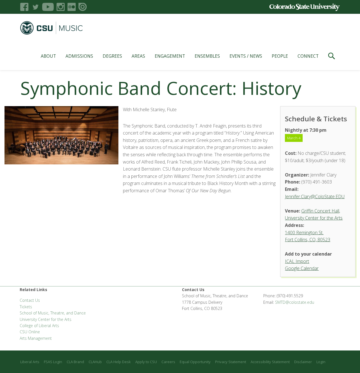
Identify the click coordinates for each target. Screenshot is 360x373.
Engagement (170, 56)
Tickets (26, 306)
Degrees (112, 56)
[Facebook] (24, 7)
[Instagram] (61, 7)
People (280, 56)
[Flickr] (72, 7)
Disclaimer (303, 361)
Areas (138, 56)
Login (320, 361)
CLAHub (95, 361)
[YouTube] (48, 7)
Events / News (246, 56)
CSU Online (30, 331)
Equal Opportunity (195, 361)
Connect (308, 56)
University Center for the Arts (45, 319)
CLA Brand (75, 361)
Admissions (79, 56)
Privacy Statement (230, 361)
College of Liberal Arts (39, 325)
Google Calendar (302, 268)
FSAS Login (53, 361)
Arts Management (36, 338)
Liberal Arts (29, 361)
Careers (168, 361)
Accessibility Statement (270, 361)
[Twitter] (35, 7)
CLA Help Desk (118, 361)
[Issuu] (82, 7)
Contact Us (30, 300)
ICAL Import (297, 261)
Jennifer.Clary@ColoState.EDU (315, 196)
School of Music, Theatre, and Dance (53, 313)
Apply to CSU (146, 361)
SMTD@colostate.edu (294, 302)
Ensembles (207, 56)
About (48, 56)
